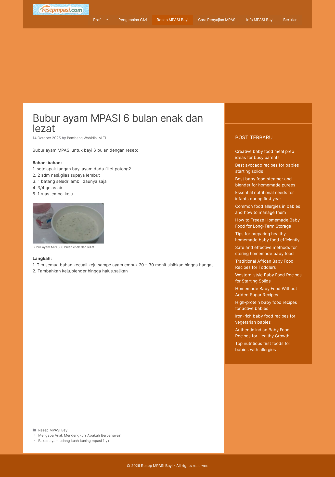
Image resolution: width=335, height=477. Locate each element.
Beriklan (290, 19)
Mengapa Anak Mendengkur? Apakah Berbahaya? (79, 435)
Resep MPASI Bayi (172, 19)
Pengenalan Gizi (132, 19)
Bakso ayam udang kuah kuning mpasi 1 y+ (74, 441)
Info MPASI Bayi (259, 19)
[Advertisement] (167, 65)
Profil (98, 19)
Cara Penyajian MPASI (217, 19)
